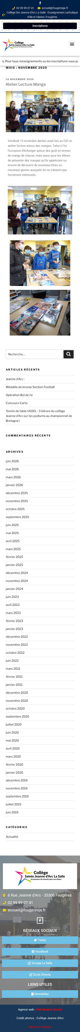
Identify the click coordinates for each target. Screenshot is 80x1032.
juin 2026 (12, 461)
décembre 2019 (17, 780)
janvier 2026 (14, 485)
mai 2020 (12, 740)
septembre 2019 (17, 796)
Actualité (12, 837)
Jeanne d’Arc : (15, 379)
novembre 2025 (17, 501)
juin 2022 (12, 660)
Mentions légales (40, 1027)
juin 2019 (12, 812)
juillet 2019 (13, 804)
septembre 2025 (17, 517)
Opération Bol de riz (19, 395)
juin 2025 (12, 525)
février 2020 (14, 764)
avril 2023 (13, 605)
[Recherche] (68, 354)
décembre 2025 (17, 493)
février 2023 (14, 621)
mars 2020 (13, 756)
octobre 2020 (15, 708)
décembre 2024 (17, 573)
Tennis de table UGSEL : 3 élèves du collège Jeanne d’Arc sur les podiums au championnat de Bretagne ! (39, 416)
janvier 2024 (14, 589)
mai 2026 (12, 469)
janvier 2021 (14, 685)
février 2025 (14, 557)
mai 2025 (12, 533)
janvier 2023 (14, 629)
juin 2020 (12, 732)
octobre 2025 (15, 509)
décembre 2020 (17, 693)
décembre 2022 (17, 636)
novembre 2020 (17, 701)
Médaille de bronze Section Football (30, 387)
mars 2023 (13, 613)
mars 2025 (13, 549)
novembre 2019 (17, 788)
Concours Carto (17, 403)
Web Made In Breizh (49, 1009)
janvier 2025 (14, 565)
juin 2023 (12, 597)
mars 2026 (13, 477)
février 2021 (14, 677)
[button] (72, 44)
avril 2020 (13, 748)
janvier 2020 (14, 772)
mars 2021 (13, 668)
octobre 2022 (15, 652)
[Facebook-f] (40, 3)
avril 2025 (13, 541)
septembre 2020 (17, 716)
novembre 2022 (17, 644)
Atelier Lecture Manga (25, 84)
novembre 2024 (17, 581)
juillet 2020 (14, 724)
